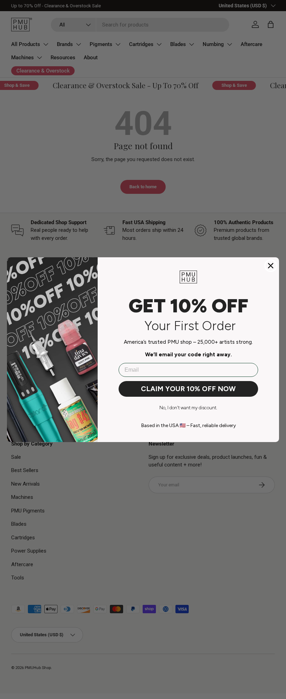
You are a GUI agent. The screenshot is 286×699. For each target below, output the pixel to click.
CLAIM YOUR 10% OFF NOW (188, 389)
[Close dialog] (270, 265)
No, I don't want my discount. (188, 407)
